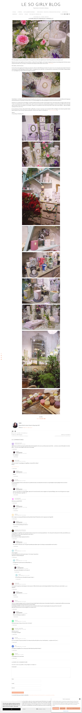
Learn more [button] (16, 706)
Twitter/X (26, 427)
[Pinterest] (64, 14)
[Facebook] (66, 14)
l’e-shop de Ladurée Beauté (52, 110)
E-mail (13, 683)
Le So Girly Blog (41, 5)
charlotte (17, 583)
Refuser (62, 708)
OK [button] (11, 709)
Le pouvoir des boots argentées (62, 435)
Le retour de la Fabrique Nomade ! (20, 435)
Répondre (15, 449)
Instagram (30, 427)
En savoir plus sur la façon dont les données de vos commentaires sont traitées (41, 695)
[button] (79, 699)
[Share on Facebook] (12, 431)
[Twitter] (61, 14)
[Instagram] (62, 14)
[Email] (67, 14)
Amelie (17, 451)
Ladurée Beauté (50, 63)
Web (23, 427)
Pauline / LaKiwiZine (19, 628)
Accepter (55, 708)
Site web (13, 687)
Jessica (16, 620)
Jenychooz (17, 460)
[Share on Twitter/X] (14, 431)
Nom (13, 679)
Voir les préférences (73, 708)
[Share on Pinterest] (15, 431)
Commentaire (14, 666)
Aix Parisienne (18, 498)
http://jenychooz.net (15, 466)
